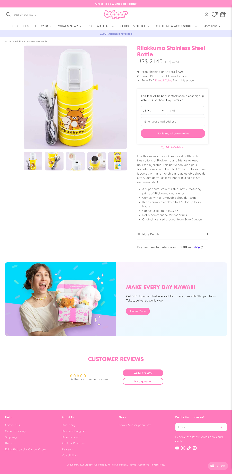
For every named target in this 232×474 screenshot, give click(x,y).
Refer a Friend (71, 437)
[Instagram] (183, 448)
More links (210, 26)
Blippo (88, 464)
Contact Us (12, 425)
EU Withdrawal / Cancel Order (25, 449)
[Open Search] (8, 14)
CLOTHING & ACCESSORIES (175, 26)
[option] (116, 33)
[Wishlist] (214, 14)
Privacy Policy (158, 464)
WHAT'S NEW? (68, 26)
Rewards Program (74, 431)
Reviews (67, 449)
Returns (10, 443)
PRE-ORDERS (20, 26)
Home (8, 41)
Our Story (68, 425)
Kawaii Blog (70, 455)
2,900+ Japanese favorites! (116, 33)
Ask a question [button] (143, 381)
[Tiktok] (189, 448)
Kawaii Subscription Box (135, 425)
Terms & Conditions (139, 464)
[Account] (206, 14)
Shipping (11, 437)
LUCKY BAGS (43, 26)
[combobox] (26, 14)
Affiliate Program (73, 443)
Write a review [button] (143, 373)
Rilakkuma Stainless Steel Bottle (31, 41)
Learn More (138, 311)
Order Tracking (15, 431)
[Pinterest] (195, 448)
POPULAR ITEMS (99, 26)
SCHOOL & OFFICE (133, 26)
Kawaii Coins (163, 80)
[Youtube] (177, 448)
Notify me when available (173, 133)
